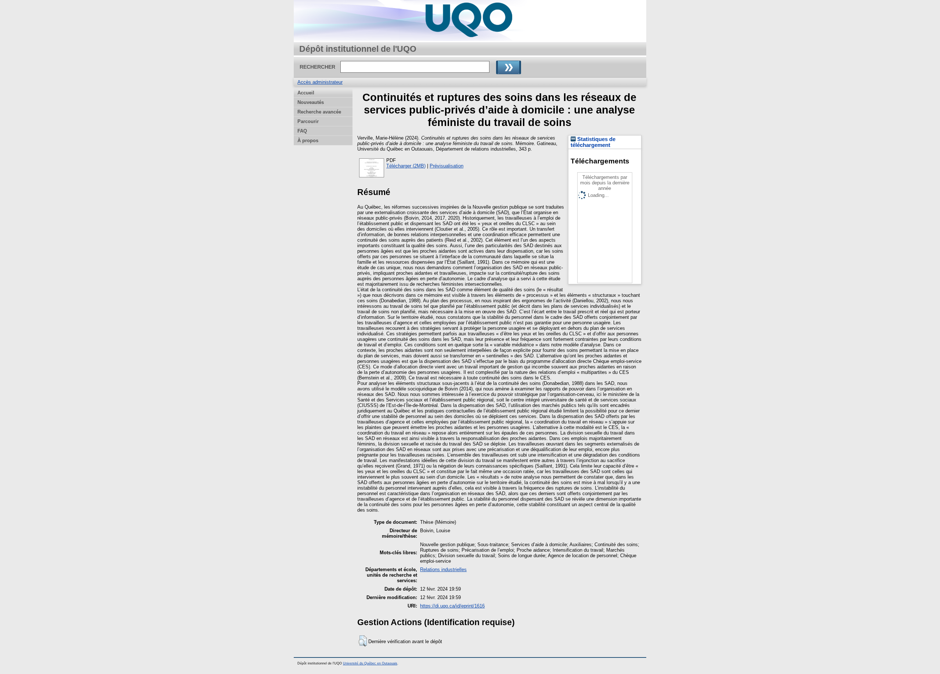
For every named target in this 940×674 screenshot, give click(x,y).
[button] (362, 640)
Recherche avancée (319, 112)
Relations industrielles (443, 569)
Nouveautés (310, 102)
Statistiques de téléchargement (593, 142)
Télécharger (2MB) (406, 166)
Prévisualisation (446, 166)
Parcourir (308, 121)
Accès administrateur (320, 82)
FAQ (302, 131)
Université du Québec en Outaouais (370, 663)
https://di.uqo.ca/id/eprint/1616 (452, 606)
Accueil (305, 92)
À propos (307, 140)
